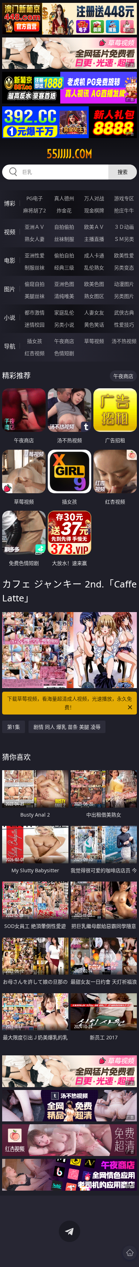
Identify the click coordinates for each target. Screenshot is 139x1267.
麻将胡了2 (34, 210)
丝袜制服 (64, 239)
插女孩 (34, 341)
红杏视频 (35, 353)
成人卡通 (94, 255)
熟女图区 (94, 296)
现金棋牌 (94, 210)
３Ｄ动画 (124, 226)
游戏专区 (124, 198)
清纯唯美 (64, 296)
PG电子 (34, 198)
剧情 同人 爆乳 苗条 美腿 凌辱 (67, 726)
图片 (9, 289)
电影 (9, 260)
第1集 (13, 726)
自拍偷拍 (64, 226)
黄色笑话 (94, 324)
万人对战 (94, 198)
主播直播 (94, 239)
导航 (9, 346)
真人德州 (64, 198)
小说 (9, 318)
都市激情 (35, 312)
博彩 (9, 203)
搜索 (123, 171)
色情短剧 (64, 353)
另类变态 (124, 267)
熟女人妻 (35, 239)
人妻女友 (94, 312)
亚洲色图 (64, 284)
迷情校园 (35, 324)
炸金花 (64, 210)
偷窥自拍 (35, 284)
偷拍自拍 (64, 255)
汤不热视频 (124, 341)
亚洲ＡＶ (35, 226)
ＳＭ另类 (124, 239)
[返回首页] (130, 1253)
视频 (9, 232)
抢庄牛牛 (124, 210)
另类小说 (64, 324)
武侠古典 (124, 312)
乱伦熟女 (94, 267)
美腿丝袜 (35, 296)
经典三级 (64, 267)
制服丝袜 (35, 267)
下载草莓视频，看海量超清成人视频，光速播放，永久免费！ (69, 703)
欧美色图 (94, 284)
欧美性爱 (124, 255)
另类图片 (124, 296)
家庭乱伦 (64, 312)
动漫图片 (124, 284)
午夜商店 (64, 341)
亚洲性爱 (35, 255)
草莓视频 (94, 341)
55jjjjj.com (69, 154)
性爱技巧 (124, 324)
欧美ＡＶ (94, 226)
